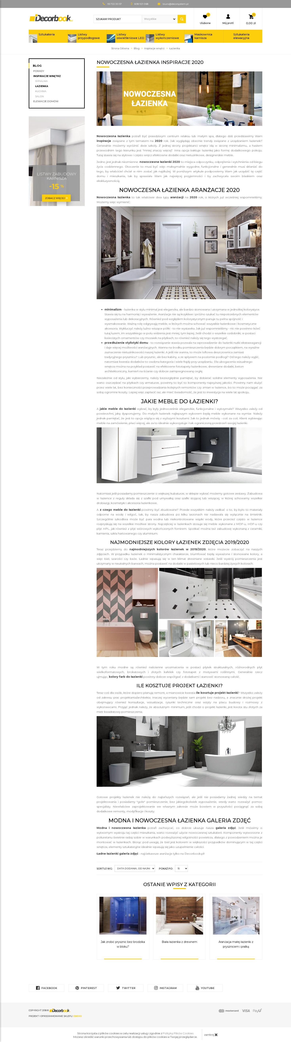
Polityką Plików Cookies (178, 1033)
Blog (137, 48)
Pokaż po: (166, 868)
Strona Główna (120, 48)
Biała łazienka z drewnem (179, 942)
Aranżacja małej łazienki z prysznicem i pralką (236, 944)
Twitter (128, 988)
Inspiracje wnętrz (154, 48)
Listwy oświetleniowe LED (130, 36)
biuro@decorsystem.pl (175, 3)
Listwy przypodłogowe (89, 36)
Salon (39, 96)
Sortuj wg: (105, 868)
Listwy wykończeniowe (167, 36)
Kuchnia (40, 91)
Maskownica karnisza (203, 36)
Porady (38, 70)
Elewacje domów (45, 101)
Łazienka (41, 86)
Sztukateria (47, 34)
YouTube (207, 988)
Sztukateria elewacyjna (241, 36)
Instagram (168, 988)
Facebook (49, 988)
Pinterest (88, 988)
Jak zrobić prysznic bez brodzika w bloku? (123, 944)
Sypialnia (41, 81)
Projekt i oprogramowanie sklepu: (55, 1016)
